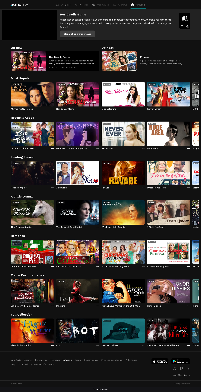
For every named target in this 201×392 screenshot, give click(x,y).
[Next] (190, 93)
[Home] (20, 5)
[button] (77, 34)
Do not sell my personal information (36, 364)
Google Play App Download (180, 361)
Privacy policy (91, 360)
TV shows (122, 5)
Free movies (103, 5)
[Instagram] (174, 368)
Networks (140, 5)
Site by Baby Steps (182, 384)
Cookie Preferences (100, 389)
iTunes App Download (160, 361)
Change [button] (186, 375)
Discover (83, 5)
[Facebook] (181, 368)
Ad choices (131, 360)
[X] (188, 368)
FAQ (13, 364)
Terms (78, 360)
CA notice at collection (112, 360)
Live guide (66, 5)
